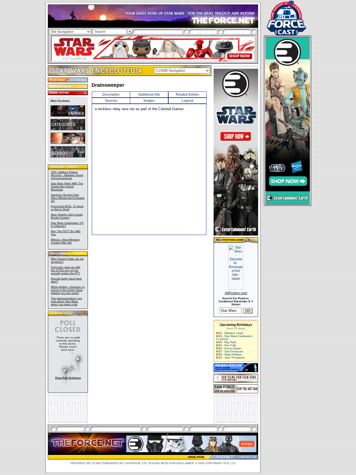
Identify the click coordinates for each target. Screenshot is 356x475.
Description (111, 95)
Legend (187, 101)
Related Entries (187, 95)
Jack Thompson (234, 357)
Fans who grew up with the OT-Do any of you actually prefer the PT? (65, 270)
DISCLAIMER (185, 463)
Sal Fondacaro (233, 351)
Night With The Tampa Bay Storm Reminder (67, 186)
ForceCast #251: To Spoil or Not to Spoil (67, 208)
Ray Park (230, 342)
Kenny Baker (232, 348)
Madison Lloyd (233, 333)
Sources (111, 101)
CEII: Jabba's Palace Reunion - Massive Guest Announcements (67, 175)
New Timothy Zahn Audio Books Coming (67, 216)
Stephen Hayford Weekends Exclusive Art (68, 197)
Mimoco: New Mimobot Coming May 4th (65, 241)
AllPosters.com (236, 293)
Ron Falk (230, 345)
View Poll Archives (68, 377)
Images (149, 101)
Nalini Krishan (233, 354)
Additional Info (149, 95)
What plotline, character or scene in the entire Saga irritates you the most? (68, 290)
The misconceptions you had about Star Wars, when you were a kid (66, 301)
